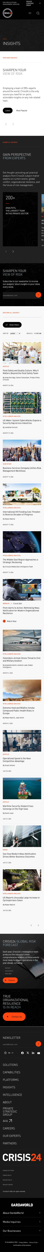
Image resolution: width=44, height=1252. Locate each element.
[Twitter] (28, 1053)
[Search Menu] (38, 13)
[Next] (13, 124)
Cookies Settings (8, 1170)
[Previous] (6, 124)
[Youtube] (38, 1053)
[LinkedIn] (33, 1053)
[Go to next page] (38, 925)
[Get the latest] (38, 295)
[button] (22, 1230)
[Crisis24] (7, 13)
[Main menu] (30, 13)
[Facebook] (22, 1053)
